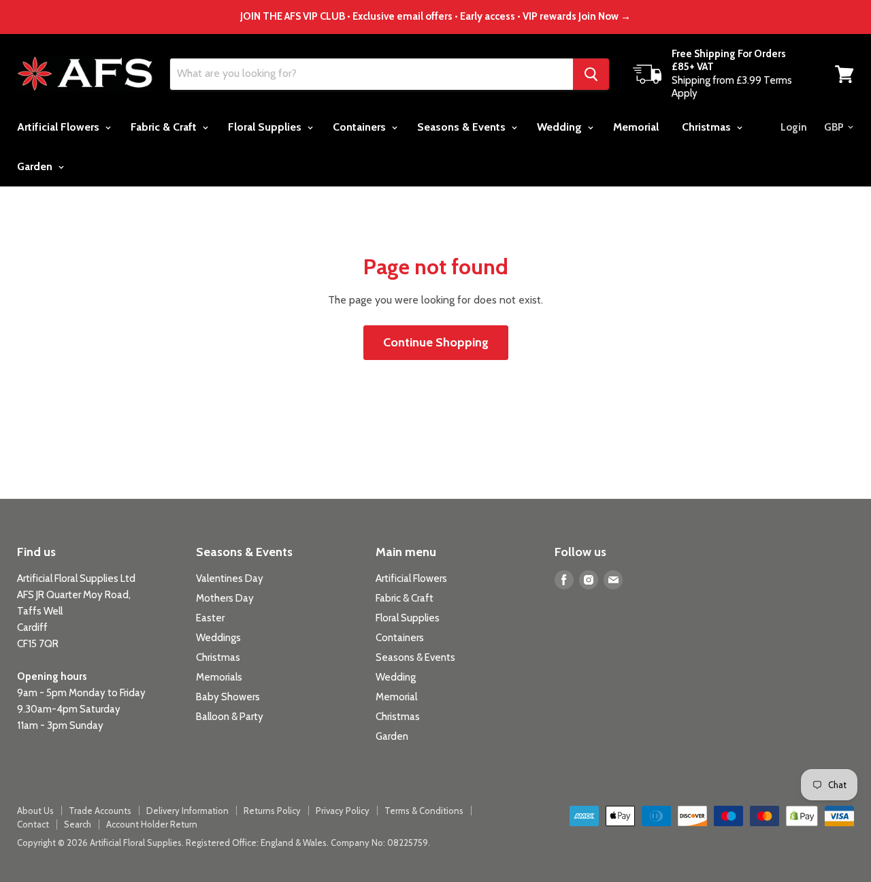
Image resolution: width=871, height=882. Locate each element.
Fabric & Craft (165, 126)
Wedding (561, 126)
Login (793, 127)
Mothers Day (225, 598)
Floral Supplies (266, 126)
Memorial (636, 126)
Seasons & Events (462, 126)
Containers (361, 126)
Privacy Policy (342, 810)
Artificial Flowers (59, 126)
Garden (36, 166)
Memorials (219, 677)
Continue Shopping (436, 342)
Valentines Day (229, 578)
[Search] (591, 74)
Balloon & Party (229, 716)
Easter (210, 618)
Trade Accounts (100, 810)
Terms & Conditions (423, 810)
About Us (35, 810)
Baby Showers (228, 697)
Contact (33, 824)
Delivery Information (187, 810)
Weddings (218, 638)
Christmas (708, 126)
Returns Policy (272, 810)
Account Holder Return (151, 824)
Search (77, 824)
